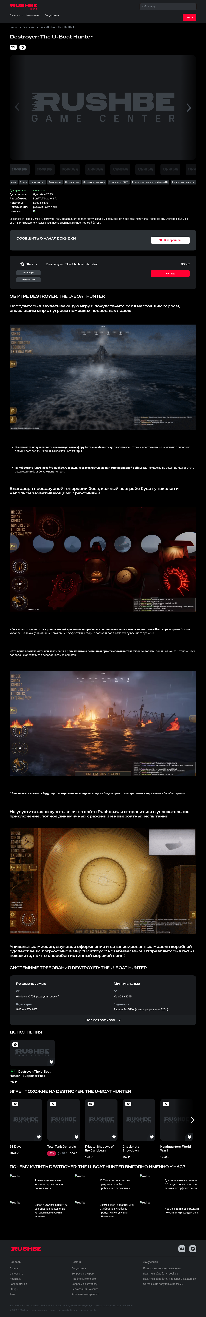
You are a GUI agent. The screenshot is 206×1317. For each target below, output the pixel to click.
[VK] (181, 1248)
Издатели (15, 1279)
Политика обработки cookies (160, 1274)
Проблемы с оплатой (84, 1279)
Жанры (14, 1289)
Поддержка (79, 1268)
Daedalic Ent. (40, 203)
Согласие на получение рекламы (163, 1284)
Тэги (12, 1294)
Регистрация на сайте (85, 1289)
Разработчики (18, 1284)
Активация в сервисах (85, 1294)
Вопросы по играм (83, 1274)
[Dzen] (192, 1248)
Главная (13, 27)
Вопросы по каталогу (84, 1284)
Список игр (28, 27)
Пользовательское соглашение (162, 1268)
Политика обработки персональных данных (169, 1279)
